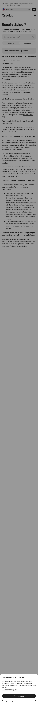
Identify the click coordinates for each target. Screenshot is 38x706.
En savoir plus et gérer (9, 690)
